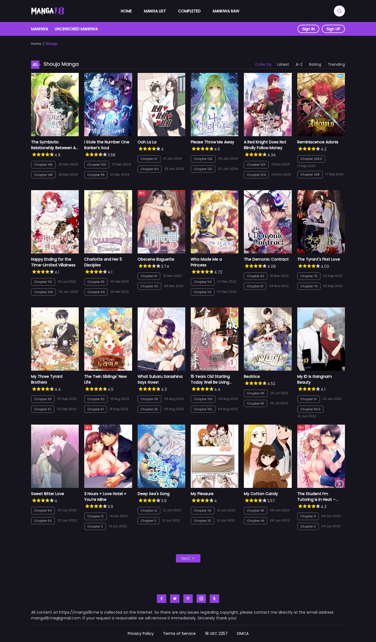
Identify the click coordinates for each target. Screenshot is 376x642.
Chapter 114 (202, 282)
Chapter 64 (43, 510)
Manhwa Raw (226, 11)
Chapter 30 (149, 286)
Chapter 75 (308, 276)
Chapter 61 (149, 159)
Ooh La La (147, 142)
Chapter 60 (150, 169)
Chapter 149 (43, 164)
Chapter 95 (96, 282)
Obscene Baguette (156, 259)
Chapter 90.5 (310, 409)
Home (126, 11)
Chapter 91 (308, 399)
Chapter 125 (203, 169)
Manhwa (39, 29)
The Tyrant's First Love (318, 259)
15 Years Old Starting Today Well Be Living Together (210, 382)
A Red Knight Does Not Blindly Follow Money (265, 145)
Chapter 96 (256, 393)
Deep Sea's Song (154, 493)
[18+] (161, 252)
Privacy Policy (141, 633)
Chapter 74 (308, 286)
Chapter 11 (95, 526)
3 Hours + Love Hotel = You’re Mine (105, 496)
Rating (315, 64)
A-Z (299, 64)
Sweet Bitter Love (47, 493)
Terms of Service (179, 633)
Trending (336, 64)
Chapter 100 (96, 164)
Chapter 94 (96, 292)
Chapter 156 (203, 399)
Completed (189, 11)
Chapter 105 (256, 164)
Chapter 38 (42, 399)
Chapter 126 (203, 159)
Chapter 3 (308, 526)
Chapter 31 (149, 276)
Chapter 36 (149, 399)
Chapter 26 (202, 510)
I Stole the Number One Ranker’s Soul (106, 145)
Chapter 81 (255, 286)
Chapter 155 (203, 409)
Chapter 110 (43, 282)
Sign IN (308, 29)
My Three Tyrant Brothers (47, 379)
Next (186, 558)
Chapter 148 (43, 175)
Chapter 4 (308, 516)
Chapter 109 (43, 292)
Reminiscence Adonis (317, 142)
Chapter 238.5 (311, 159)
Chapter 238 (310, 174)
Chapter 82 (255, 276)
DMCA (243, 633)
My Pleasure (202, 493)
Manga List (155, 11)
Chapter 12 (95, 516)
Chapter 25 (202, 520)
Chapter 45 (255, 510)
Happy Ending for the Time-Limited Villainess (53, 262)
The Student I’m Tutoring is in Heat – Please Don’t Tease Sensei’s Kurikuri (316, 502)
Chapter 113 (202, 292)
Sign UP (333, 29)
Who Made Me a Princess (206, 262)
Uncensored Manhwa (76, 29)
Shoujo (52, 43)
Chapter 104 (256, 175)
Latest (283, 64)
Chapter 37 (42, 409)
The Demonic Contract (266, 259)
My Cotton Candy (261, 493)
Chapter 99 (96, 175)
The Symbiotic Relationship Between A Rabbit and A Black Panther (53, 150)
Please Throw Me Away (212, 142)
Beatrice (252, 376)
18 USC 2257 (216, 633)
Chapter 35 (149, 409)
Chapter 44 (255, 520)
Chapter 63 (43, 520)
